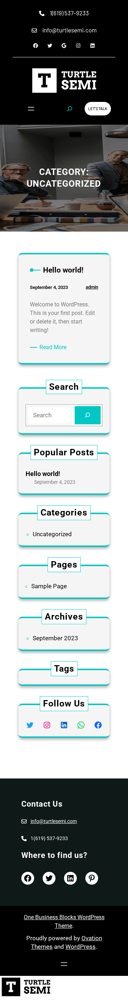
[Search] (88, 415)
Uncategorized (52, 534)
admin (92, 287)
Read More (54, 347)
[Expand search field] (69, 108)
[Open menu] (31, 108)
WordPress (80, 946)
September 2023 (55, 638)
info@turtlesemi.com (54, 821)
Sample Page (49, 586)
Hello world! (43, 473)
